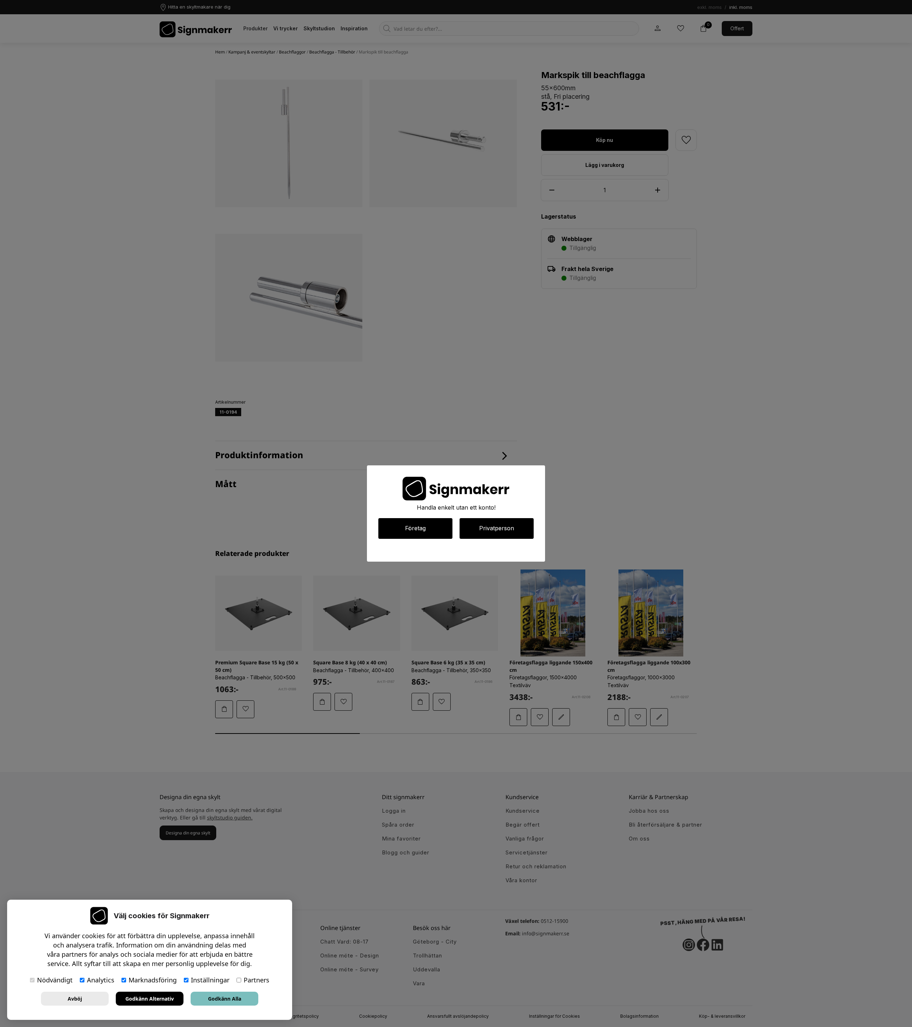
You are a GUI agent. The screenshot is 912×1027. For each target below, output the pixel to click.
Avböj (75, 998)
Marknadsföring (153, 980)
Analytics (100, 980)
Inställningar (210, 980)
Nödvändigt (55, 980)
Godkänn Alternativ (149, 998)
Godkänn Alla (224, 998)
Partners (256, 980)
